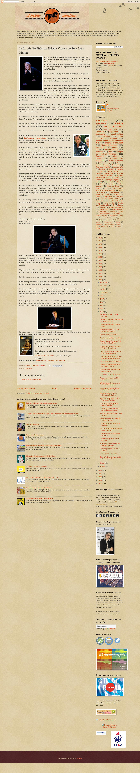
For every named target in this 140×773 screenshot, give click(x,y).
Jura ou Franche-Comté (109, 199)
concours (99, 224)
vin (97, 150)
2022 (100, 250)
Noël (100, 220)
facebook (111, 66)
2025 (100, 241)
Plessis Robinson (104, 213)
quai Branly (105, 218)
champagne (102, 211)
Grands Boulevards (116, 207)
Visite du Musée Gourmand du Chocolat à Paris (110, 419)
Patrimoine (100, 147)
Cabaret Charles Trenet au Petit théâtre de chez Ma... (110, 342)
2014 (100, 276)
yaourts (120, 218)
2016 (100, 270)
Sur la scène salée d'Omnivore (110, 375)
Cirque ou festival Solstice (109, 153)
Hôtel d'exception (117, 209)
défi (97, 226)
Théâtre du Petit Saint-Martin (44, 356)
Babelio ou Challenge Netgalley (107, 180)
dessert (99, 158)
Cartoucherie (108, 222)
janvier (102, 466)
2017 (100, 267)
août (102, 295)
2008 (100, 483)
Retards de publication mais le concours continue (110, 365)
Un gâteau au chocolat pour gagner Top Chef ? (109, 404)
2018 (100, 263)
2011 (100, 473)
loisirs (118, 222)
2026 (100, 238)
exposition (113, 132)
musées (99, 152)
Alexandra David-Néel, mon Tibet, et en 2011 (51, 360)
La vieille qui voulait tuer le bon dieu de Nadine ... (110, 370)
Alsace (121, 211)
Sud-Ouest (109, 182)
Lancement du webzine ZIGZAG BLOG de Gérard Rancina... (111, 357)
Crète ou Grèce (113, 186)
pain (101, 171)
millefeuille (101, 120)
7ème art (100, 132)
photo (98, 188)
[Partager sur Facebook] (59, 366)
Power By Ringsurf (109, 727)
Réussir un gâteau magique (35, 435)
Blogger (79, 758)
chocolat (99, 182)
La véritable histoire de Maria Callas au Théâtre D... (109, 389)
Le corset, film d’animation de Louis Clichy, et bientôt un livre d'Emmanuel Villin (52, 414)
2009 (100, 480)
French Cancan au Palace (108, 334)
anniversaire (100, 201)
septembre (104, 292)
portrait (114, 147)
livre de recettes (106, 175)
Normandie (116, 165)
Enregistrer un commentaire (31, 379)
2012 (100, 470)
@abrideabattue (109, 63)
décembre (104, 282)
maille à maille (109, 203)
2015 (100, 273)
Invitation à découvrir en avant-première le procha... (110, 444)
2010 (100, 477)
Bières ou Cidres (102, 194)
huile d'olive (113, 215)
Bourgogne (116, 213)
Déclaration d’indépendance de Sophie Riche (41, 456)
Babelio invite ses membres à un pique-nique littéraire (43, 445)
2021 (100, 254)
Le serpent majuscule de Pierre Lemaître (39, 498)
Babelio (118, 226)
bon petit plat (110, 129)
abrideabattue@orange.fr (110, 61)
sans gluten (104, 226)
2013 (100, 280)
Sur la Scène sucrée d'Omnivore (111, 361)
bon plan (112, 184)
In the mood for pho (32, 424)
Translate (112, 629)
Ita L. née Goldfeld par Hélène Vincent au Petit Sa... (110, 399)
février (102, 463)
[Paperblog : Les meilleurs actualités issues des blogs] (101, 734)
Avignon (106, 136)
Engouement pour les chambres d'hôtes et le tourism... (110, 347)
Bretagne (120, 196)
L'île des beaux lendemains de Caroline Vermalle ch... (110, 384)
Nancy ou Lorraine (116, 161)
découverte (100, 134)
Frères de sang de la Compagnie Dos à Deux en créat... (111, 352)
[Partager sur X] (57, 366)
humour (102, 207)
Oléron (116, 194)
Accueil (54, 388)
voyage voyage (111, 150)
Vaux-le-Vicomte (109, 224)
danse (113, 218)
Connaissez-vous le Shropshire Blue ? (38, 488)
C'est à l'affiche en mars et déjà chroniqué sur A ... (110, 458)
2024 (100, 244)
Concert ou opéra (106, 163)
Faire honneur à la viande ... (109, 454)
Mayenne (120, 182)
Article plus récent (26, 388)
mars (102, 312)
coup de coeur (113, 126)
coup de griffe (118, 167)
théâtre (119, 123)
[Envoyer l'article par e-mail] (49, 365)
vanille (98, 196)
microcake (108, 220)
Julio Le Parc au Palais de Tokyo (111, 338)
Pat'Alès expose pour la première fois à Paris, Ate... (111, 429)
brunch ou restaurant (114, 143)
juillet (102, 299)
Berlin (112, 226)
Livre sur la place (101, 215)
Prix (110, 152)
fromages (100, 156)
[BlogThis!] (56, 366)
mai (101, 305)
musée (98, 228)
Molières (120, 169)
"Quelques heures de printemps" (35, 138)
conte (119, 224)
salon (114, 156)
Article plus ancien (83, 388)
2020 (100, 257)
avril (102, 308)
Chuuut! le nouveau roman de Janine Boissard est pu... (110, 409)
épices (111, 169)
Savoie (120, 205)
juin (101, 302)
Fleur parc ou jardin (103, 167)
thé (106, 188)
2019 (100, 260)
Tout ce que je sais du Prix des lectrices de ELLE (42, 477)
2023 (100, 247)
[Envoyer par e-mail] (54, 366)
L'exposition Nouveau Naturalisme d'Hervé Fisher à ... (111, 320)
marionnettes (104, 209)
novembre (104, 286)
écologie (120, 173)
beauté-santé (114, 192)
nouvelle (112, 211)
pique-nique (108, 196)
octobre (103, 289)
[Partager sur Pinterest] (61, 366)
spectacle (29, 368)
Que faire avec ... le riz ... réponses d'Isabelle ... (108, 394)
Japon (102, 184)
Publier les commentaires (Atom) (38, 393)
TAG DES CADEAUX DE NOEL (36, 466)
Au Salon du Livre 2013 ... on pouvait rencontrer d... (109, 330)
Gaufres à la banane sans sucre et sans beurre (41, 403)
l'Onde (117, 177)
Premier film (109, 173)
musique (113, 138)
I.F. (113, 205)
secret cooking (117, 134)
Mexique (102, 169)
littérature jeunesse (109, 145)
